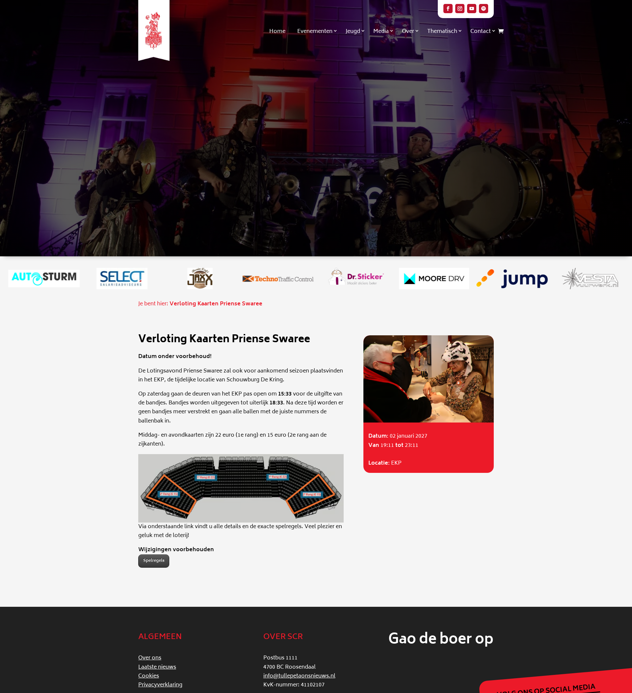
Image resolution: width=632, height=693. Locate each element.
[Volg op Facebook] (448, 8)
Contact (480, 31)
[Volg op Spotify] (483, 8)
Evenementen (314, 31)
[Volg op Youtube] (471, 8)
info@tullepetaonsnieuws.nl (299, 676)
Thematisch (442, 31)
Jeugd (353, 31)
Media (381, 31)
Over (408, 31)
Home (277, 31)
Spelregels (153, 560)
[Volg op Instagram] (459, 8)
